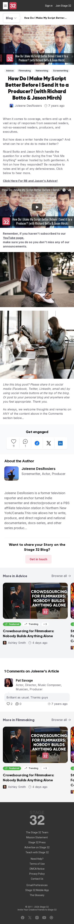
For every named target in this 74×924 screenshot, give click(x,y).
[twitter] (48, 443)
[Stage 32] (13, 5)
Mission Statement (37, 837)
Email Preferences (37, 885)
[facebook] (37, 443)
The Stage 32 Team (37, 832)
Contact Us (37, 878)
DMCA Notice (37, 868)
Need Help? (37, 858)
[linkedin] (60, 443)
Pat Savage (24, 680)
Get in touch (38, 559)
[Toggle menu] (5, 5)
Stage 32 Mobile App (37, 890)
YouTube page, (13, 238)
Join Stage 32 (63, 5)
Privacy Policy (37, 873)
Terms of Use (37, 863)
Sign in (49, 5)
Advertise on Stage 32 (37, 847)
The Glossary (37, 895)
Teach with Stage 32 (37, 852)
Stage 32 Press (37, 842)
